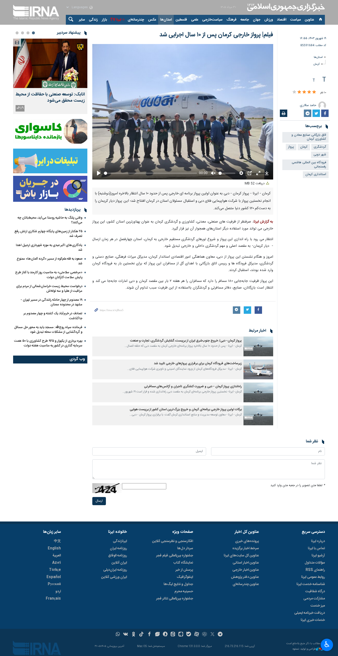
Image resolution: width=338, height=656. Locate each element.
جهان (256, 20)
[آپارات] (196, 635)
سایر (82, 20)
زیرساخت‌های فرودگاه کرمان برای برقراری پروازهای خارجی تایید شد (198, 363)
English (54, 548)
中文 (57, 541)
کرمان (317, 64)
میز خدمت (318, 606)
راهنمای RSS (315, 570)
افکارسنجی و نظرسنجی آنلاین (172, 541)
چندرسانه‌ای (136, 20)
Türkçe (55, 570)
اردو (58, 591)
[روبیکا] (204, 635)
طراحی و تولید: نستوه (304, 649)
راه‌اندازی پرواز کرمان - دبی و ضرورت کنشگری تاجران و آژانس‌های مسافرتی (193, 386)
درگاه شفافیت (315, 591)
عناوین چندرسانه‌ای (246, 584)
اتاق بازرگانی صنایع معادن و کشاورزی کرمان (308, 137)
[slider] (150, 173)
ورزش (268, 20)
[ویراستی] (157, 635)
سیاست (295, 20)
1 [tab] (33, 32)
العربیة (56, 556)
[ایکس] (212, 635)
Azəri (56, 563)
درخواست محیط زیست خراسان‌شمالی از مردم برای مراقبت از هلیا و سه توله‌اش (49, 289)
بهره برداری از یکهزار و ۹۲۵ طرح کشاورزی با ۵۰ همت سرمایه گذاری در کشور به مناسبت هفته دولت (48, 343)
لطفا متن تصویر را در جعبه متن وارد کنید (297, 485)
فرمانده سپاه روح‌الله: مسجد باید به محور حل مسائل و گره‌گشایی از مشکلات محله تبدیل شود (48, 330)
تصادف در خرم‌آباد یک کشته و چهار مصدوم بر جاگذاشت (53, 316)
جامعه (245, 20)
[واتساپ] (118, 635)
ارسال (99, 501)
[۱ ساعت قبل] (50, 63)
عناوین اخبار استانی (246, 563)
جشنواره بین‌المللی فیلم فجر (174, 556)
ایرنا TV (115, 20)
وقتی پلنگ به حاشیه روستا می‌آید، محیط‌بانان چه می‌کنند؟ (50, 220)
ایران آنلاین (119, 563)
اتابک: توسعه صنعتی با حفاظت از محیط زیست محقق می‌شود (50, 97)
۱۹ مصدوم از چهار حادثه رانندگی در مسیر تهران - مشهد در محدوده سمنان (51, 302)
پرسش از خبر (184, 570)
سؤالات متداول (315, 563)
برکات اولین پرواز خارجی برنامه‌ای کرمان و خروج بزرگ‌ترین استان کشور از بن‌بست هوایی (186, 409)
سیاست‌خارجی (212, 20)
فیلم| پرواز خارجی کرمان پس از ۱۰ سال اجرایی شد (216, 35)
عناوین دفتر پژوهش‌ (245, 577)
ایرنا (285, 7)
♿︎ (327, 644)
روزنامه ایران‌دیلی (115, 570)
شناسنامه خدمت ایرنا (310, 584)
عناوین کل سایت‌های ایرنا (241, 556)
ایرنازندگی (120, 541)
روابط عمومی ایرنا (313, 577)
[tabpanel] (50, 76)
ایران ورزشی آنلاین (114, 577)
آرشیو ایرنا (318, 556)
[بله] (188, 635)
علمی (194, 20)
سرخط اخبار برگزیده (245, 548)
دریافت (255, 183)
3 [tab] (22, 32)
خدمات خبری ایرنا (313, 620)
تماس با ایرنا (316, 548)
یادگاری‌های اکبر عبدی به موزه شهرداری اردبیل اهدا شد (49, 248)
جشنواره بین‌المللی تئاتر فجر (174, 599)
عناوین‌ (309, 20)
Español (54, 577)
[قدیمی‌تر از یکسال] (258, 346)
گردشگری (320, 147)
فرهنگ (231, 20)
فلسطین (181, 20)
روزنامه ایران (118, 548)
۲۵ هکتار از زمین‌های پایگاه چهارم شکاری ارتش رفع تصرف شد (48, 234)
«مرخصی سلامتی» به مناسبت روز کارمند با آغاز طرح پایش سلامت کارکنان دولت (48, 275)
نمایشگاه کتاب (183, 563)
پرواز (291, 147)
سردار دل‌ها (185, 548)
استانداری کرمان (315, 174)
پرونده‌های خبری (247, 541)
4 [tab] (17, 32)
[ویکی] (125, 635)
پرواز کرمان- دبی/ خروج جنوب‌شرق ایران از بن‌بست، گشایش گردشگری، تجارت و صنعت (186, 340)
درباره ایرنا (318, 541)
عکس (152, 20)
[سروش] (165, 635)
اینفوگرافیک (185, 577)
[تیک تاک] (141, 635)
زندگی (93, 20)
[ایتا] (173, 635)
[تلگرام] (220, 635)
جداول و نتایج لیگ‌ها (178, 584)
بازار (104, 20)
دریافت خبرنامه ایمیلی (309, 613)
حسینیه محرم (183, 591)
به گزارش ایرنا (263, 222)
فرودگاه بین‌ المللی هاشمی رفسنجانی (309, 164)
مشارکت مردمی (314, 599)
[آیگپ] (180, 635)
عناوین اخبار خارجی (245, 570)
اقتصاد (281, 20)
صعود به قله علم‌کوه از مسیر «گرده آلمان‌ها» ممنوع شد (49, 261)
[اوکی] (133, 635)
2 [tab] (27, 32)
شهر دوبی (320, 154)
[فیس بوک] (149, 635)
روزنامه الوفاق (117, 556)
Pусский (54, 584)
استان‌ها (166, 20)
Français (53, 599)
